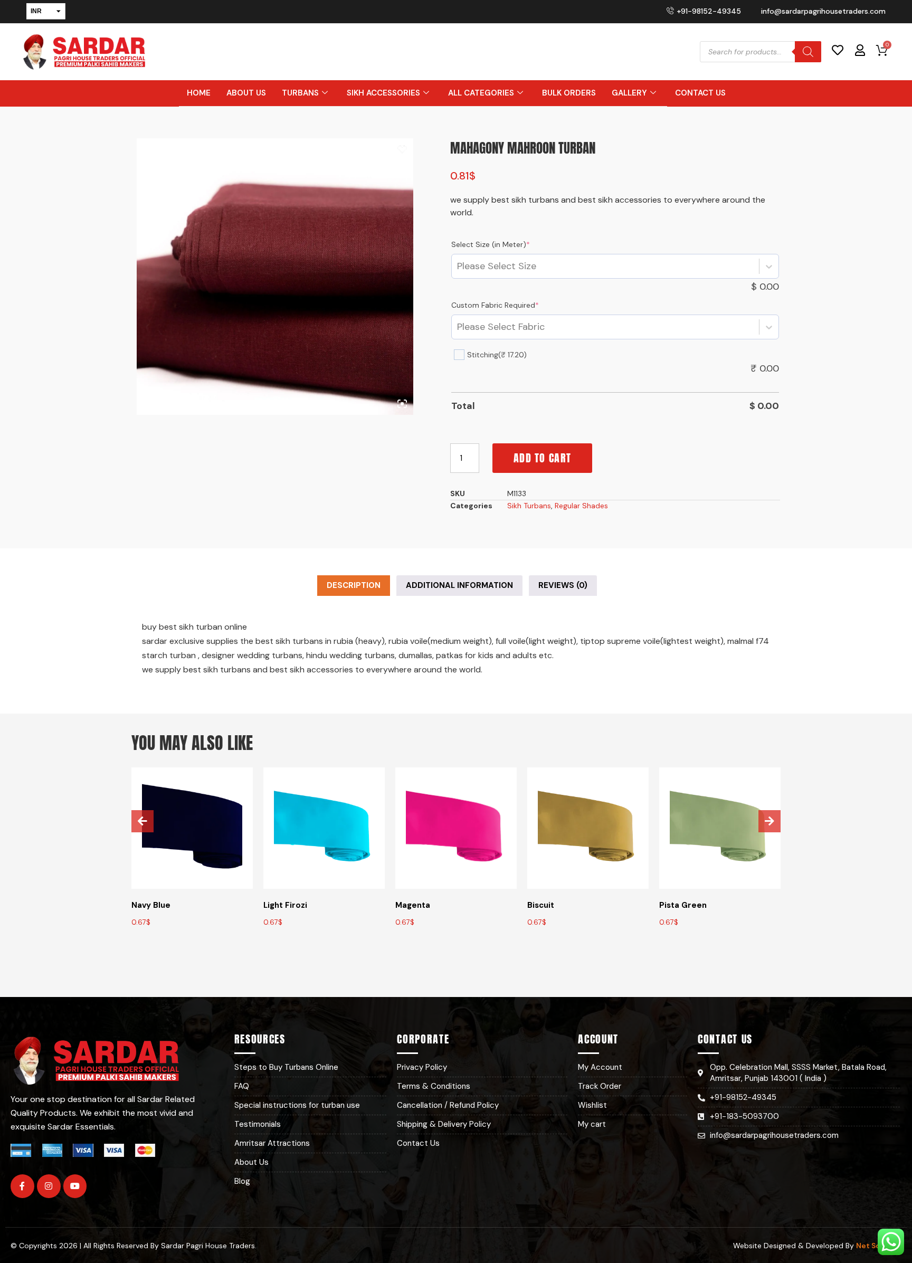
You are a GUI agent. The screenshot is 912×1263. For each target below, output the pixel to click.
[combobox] (457, 266)
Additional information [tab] (459, 585)
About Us (246, 93)
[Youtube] (75, 1186)
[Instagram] (49, 1186)
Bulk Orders (569, 93)
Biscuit (540, 905)
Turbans (300, 93)
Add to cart (542, 458)
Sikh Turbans (529, 505)
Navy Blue (150, 905)
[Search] (808, 51)
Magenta (412, 905)
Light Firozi (285, 905)
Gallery (629, 93)
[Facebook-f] (22, 1186)
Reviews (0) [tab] (562, 585)
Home (199, 93)
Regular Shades (581, 505)
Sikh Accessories (383, 93)
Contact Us (700, 93)
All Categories (481, 93)
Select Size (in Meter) (490, 244)
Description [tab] (354, 585)
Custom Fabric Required (495, 305)
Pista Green (683, 905)
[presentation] (142, 821)
